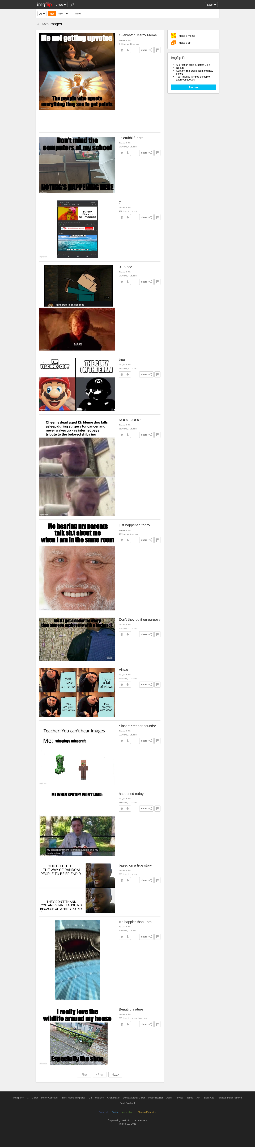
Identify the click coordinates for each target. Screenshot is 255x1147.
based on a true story (135, 865)
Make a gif (184, 42)
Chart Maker (113, 1097)
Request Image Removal (230, 1097)
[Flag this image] (157, 50)
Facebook (104, 1112)
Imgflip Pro (18, 1097)
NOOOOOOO (130, 420)
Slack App (209, 1097)
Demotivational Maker (134, 1097)
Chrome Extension (147, 1112)
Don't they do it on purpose (139, 619)
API (198, 1097)
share (144, 50)
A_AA (41, 24)
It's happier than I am (135, 922)
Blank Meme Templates (73, 1097)
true (122, 359)
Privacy (179, 1097)
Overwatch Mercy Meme (138, 35)
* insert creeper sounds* (137, 726)
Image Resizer (155, 1097)
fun (129, 40)
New (60, 13)
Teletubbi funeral (131, 138)
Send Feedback (127, 1103)
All (40, 13)
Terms (190, 1097)
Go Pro (193, 87)
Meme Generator (49, 1097)
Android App (128, 1112)
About (169, 1097)
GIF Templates (96, 1097)
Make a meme (187, 35)
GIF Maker (32, 1097)
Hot (52, 13)
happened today (131, 794)
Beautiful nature (131, 1009)
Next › (115, 1074)
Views (123, 670)
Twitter (115, 1112)
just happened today (134, 525)
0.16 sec (125, 267)
